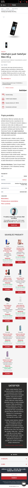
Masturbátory (15, 8)
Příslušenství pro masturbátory (7, 10)
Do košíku (7, 264)
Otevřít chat (14, 225)
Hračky (7, 8)
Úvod (2, 8)
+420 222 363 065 (8, 221)
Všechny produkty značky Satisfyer (14, 445)
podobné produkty (6, 84)
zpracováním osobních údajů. (17, 482)
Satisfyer (3, 51)
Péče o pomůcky (5, 203)
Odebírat (14, 478)
